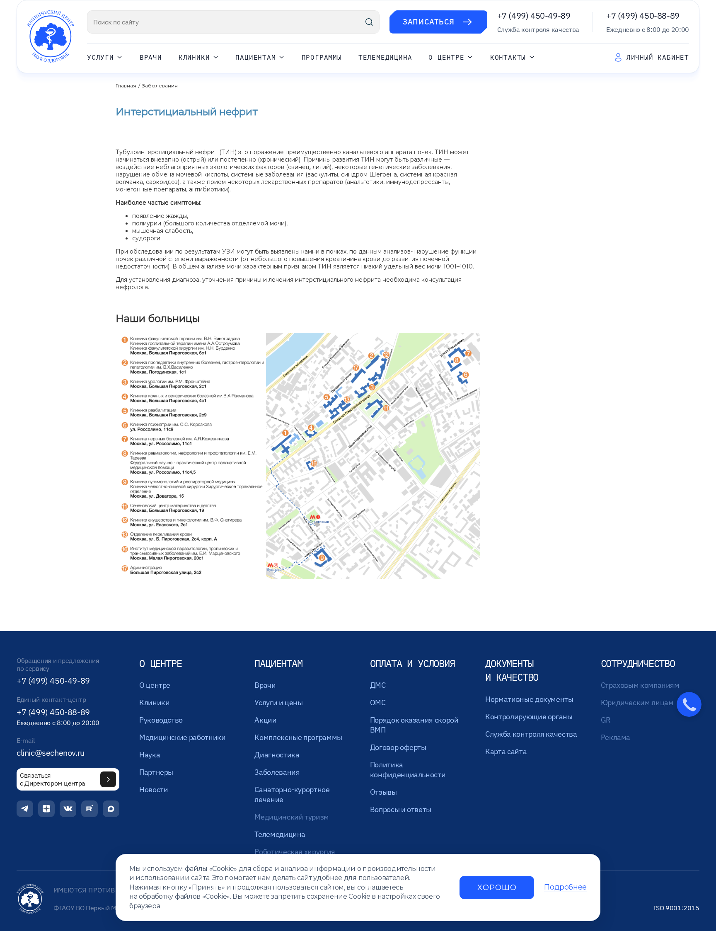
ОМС (378, 702)
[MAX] (111, 808)
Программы (322, 57)
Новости (153, 789)
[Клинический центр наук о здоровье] (50, 36)
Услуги (100, 57)
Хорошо (496, 887)
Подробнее (565, 887)
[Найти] (369, 22)
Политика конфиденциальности (408, 769)
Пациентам (255, 57)
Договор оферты (398, 747)
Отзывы (383, 792)
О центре (446, 57)
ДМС (378, 685)
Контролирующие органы (528, 716)
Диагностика (276, 754)
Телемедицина (385, 57)
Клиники (194, 57)
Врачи (151, 57)
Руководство (161, 720)
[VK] (68, 808)
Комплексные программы (298, 737)
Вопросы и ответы (400, 809)
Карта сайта (506, 751)
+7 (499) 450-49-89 (534, 15)
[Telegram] (25, 808)
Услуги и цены (278, 702)
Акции (265, 720)
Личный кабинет (657, 57)
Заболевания (160, 85)
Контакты (508, 57)
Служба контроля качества (531, 734)
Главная (126, 85)
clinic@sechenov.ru (51, 753)
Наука (149, 754)
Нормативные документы (529, 699)
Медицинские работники (182, 737)
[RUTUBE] (89, 808)
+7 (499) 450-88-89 (643, 15)
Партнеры (156, 772)
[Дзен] (46, 808)
